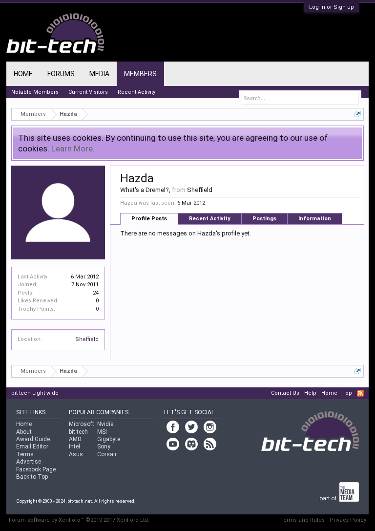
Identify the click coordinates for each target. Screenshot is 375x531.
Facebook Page (36, 469)
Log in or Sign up (331, 7)
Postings (264, 218)
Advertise (28, 461)
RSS (360, 393)
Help (310, 393)
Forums (61, 74)
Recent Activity (209, 218)
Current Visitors (88, 92)
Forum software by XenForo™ (79, 520)
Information (314, 218)
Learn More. (73, 148)
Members (140, 74)
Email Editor (32, 446)
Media (99, 74)
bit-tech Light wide (35, 393)
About (24, 431)
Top (347, 393)
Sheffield (87, 339)
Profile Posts (149, 218)
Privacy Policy (348, 520)
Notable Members (35, 92)
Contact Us (285, 393)
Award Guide (33, 439)
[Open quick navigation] (357, 114)
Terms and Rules (302, 520)
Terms (25, 454)
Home (23, 74)
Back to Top (32, 476)
